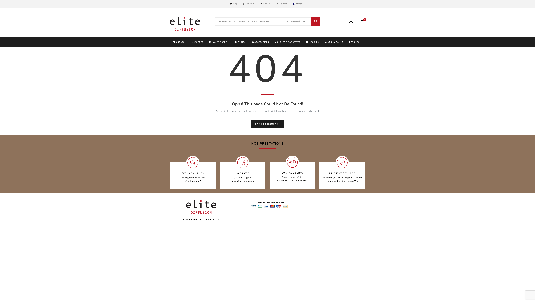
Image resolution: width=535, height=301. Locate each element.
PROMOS (355, 42)
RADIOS (242, 42)
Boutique (250, 4)
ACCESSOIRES (261, 42)
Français (300, 4)
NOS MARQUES (335, 42)
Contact (266, 4)
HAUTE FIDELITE (220, 42)
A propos (283, 4)
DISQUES (180, 42)
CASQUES (198, 42)
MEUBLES (314, 42)
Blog (235, 4)
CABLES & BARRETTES (288, 42)
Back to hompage (267, 124)
